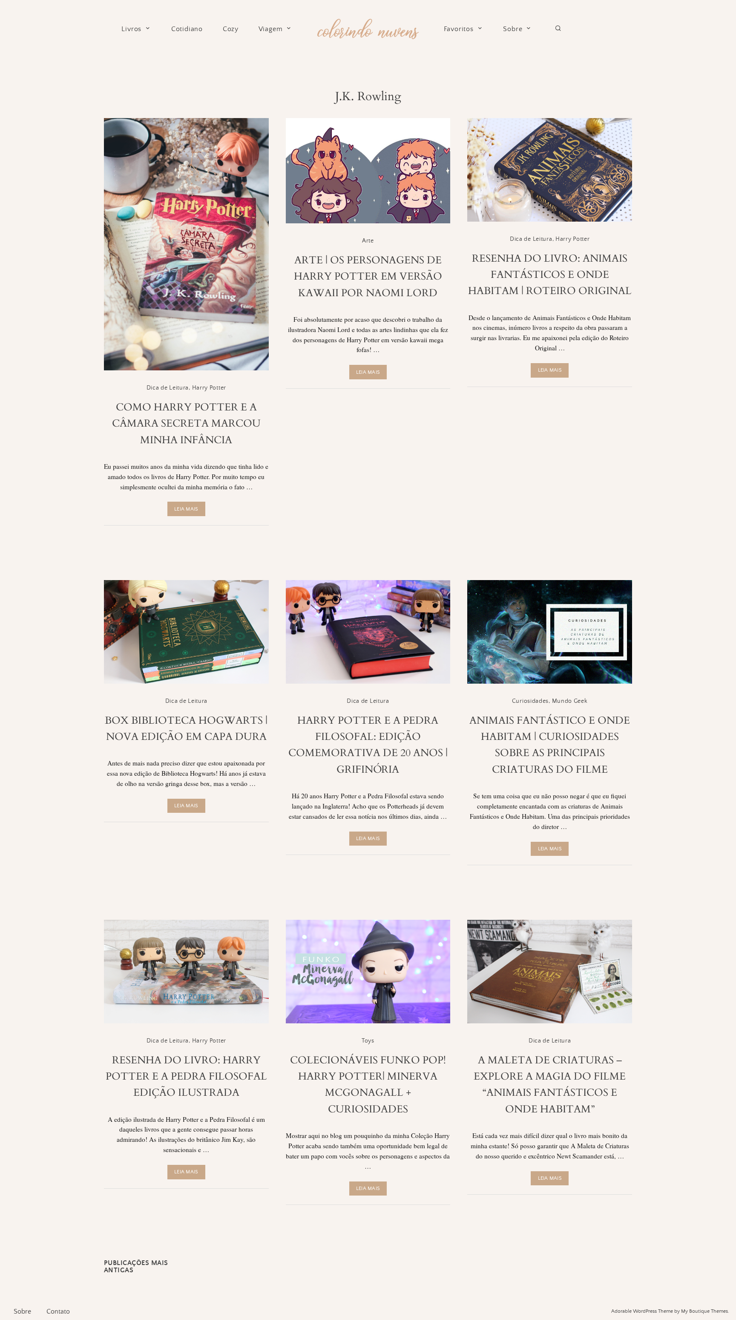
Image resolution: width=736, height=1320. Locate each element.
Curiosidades (530, 701)
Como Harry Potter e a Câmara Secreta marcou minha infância (186, 423)
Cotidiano (187, 29)
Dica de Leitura (168, 387)
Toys (368, 1040)
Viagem (271, 29)
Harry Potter (209, 387)
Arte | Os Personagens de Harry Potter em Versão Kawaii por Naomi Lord (368, 276)
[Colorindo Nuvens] (368, 27)
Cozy (231, 29)
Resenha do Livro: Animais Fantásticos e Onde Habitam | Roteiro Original (550, 274)
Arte (368, 240)
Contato (58, 1311)
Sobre (512, 29)
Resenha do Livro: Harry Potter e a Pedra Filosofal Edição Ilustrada (186, 1076)
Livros (131, 29)
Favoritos (459, 29)
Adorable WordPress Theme (642, 1311)
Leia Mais (186, 509)
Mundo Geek (570, 701)
